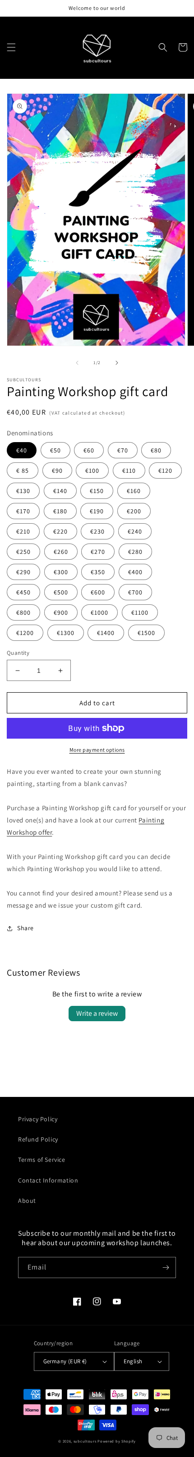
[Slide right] (117, 363)
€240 (135, 531)
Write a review (97, 1013)
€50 (55, 450)
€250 (23, 552)
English (133, 1361)
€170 (23, 511)
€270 (98, 552)
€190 (97, 511)
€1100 (139, 612)
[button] (11, 47)
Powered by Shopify (116, 1441)
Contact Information (48, 1180)
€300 (61, 572)
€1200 (25, 633)
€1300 (65, 633)
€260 (61, 552)
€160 (134, 491)
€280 (135, 552)
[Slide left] (77, 363)
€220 (60, 531)
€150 (97, 491)
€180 (60, 511)
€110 (129, 470)
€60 (88, 450)
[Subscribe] (166, 1267)
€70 (122, 450)
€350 (98, 572)
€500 (61, 592)
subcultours (85, 1441)
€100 (92, 470)
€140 (60, 491)
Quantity (18, 653)
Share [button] (25, 928)
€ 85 (22, 470)
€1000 (99, 612)
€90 (57, 470)
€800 (23, 612)
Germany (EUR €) (65, 1361)
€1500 (146, 633)
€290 (23, 572)
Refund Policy (38, 1139)
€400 (135, 572)
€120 (165, 470)
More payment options (97, 749)
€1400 (106, 633)
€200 (134, 511)
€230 (97, 531)
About (27, 1201)
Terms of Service (41, 1160)
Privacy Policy (37, 1119)
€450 (23, 592)
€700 (135, 592)
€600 (98, 592)
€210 (23, 531)
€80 (156, 450)
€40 (21, 450)
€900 (61, 612)
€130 (23, 491)
